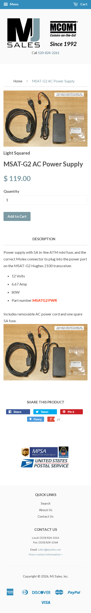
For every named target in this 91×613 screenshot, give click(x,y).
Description (43, 239)
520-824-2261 (48, 53)
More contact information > (46, 554)
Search (45, 503)
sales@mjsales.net (49, 549)
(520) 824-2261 (49, 537)
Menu (13, 4)
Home (17, 81)
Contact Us (45, 516)
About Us (45, 510)
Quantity (11, 191)
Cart (84, 4)
